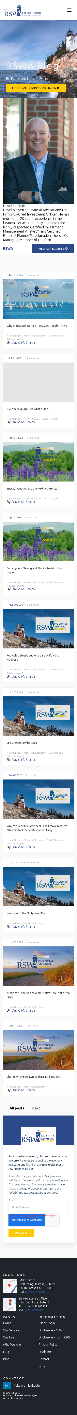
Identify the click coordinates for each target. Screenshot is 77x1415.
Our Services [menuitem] (12, 1330)
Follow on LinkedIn (26, 1385)
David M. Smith (23, 342)
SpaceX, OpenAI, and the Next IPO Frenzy (32, 488)
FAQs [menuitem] (6, 1352)
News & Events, (15, 335)
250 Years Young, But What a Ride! (28, 408)
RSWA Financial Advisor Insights (41, 419)
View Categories (51, 248)
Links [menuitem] (41, 1366)
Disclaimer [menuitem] (45, 1352)
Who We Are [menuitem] (12, 1344)
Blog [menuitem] (6, 1359)
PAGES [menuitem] (9, 1317)
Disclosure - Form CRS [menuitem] (54, 1337)
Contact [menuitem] (43, 1359)
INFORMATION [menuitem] (52, 1317)
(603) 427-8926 (34, 1310)
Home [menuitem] (7, 1323)
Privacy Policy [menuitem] (47, 1344)
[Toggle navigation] (69, 10)
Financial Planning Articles (34, 87)
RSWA (8, 248)
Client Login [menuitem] (46, 1323)
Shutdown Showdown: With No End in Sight (33, 1076)
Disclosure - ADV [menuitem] (50, 1330)
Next (36, 1108)
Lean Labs (18, 1398)
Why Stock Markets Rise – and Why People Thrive (37, 325)
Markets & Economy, (35, 335)
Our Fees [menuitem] (9, 1337)
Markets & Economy (35, 923)
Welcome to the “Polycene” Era (26, 913)
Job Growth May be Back (22, 742)
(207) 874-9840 (35, 1291)
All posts (16, 1108)
